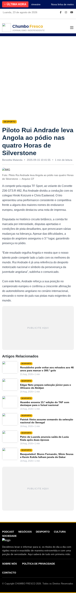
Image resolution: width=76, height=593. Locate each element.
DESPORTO (43, 531)
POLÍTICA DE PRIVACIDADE (38, 563)
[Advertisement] (38, 75)
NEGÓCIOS (25, 531)
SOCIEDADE (9, 536)
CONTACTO (9, 572)
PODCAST (8, 531)
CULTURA (60, 531)
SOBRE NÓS (9, 563)
